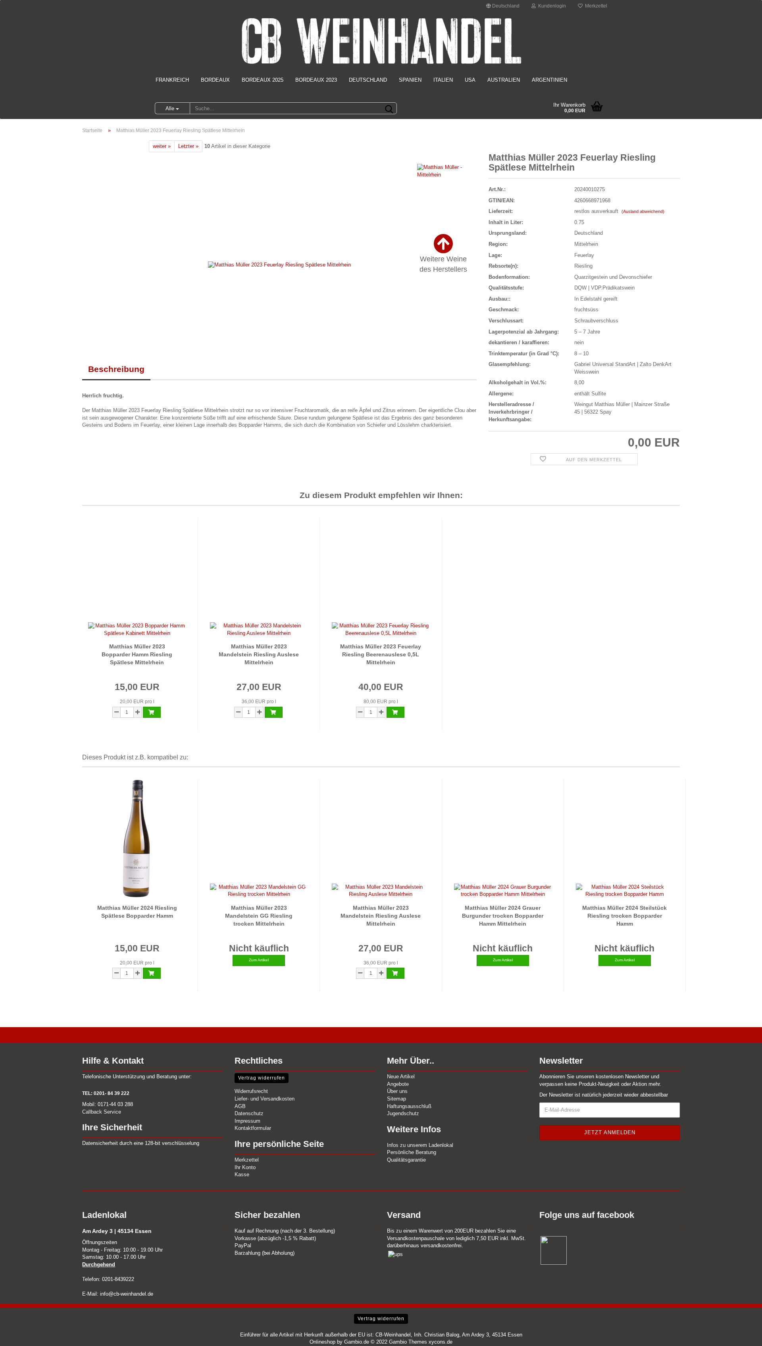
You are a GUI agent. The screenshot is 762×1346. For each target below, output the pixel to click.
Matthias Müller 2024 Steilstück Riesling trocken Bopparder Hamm (624, 916)
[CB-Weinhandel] (381, 41)
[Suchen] (389, 109)
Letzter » (188, 146)
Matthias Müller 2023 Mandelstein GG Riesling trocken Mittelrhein (258, 916)
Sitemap (396, 1099)
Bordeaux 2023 (316, 80)
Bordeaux (215, 80)
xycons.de (440, 1342)
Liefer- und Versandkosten (264, 1099)
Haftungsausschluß (409, 1106)
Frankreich (172, 80)
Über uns (397, 1091)
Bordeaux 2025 (262, 80)
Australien (503, 80)
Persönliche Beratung (411, 1152)
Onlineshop (322, 1342)
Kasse (242, 1174)
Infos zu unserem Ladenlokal (420, 1145)
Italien (443, 80)
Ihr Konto (245, 1167)
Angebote (398, 1084)
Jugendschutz (403, 1113)
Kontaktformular (253, 1128)
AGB (240, 1106)
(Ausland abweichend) (643, 211)
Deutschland (368, 80)
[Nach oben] (740, 1334)
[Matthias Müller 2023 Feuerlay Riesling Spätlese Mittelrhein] (279, 265)
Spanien (410, 80)
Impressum (247, 1121)
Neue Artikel (401, 1076)
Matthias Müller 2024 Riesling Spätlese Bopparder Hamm (137, 912)
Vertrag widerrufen (261, 1078)
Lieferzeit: (501, 211)
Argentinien (549, 80)
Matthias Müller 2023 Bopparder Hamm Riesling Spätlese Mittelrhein (137, 654)
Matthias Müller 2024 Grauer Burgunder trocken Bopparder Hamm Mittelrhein (502, 916)
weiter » (162, 146)
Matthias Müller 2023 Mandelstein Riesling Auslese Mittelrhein (259, 654)
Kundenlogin (551, 6)
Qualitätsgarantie (406, 1160)
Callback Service (101, 1112)
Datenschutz (249, 1113)
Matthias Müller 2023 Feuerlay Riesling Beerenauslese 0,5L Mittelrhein (380, 654)
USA (470, 80)
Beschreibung (116, 369)
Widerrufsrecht (251, 1091)
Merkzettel (595, 6)
